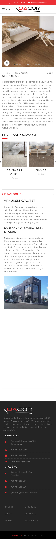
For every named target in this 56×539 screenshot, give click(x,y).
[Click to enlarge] (7, 63)
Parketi (24, 73)
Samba (41, 170)
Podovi (15, 73)
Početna (6, 73)
